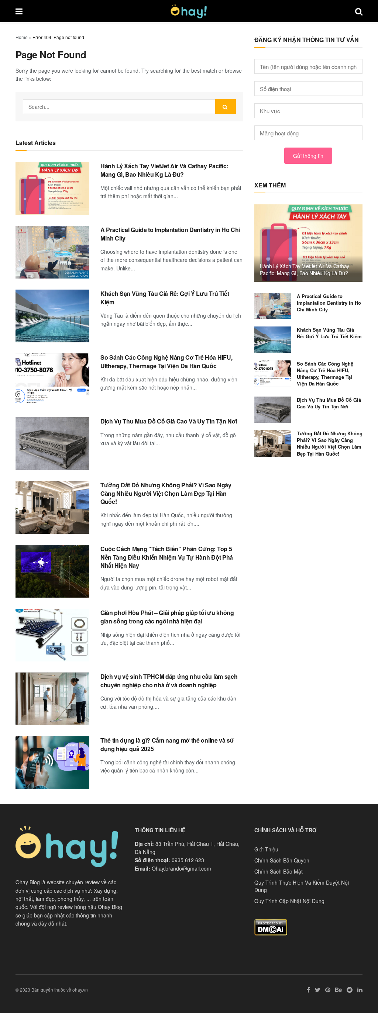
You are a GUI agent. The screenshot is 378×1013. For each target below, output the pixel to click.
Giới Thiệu (266, 849)
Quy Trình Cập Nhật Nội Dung (289, 901)
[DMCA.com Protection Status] (270, 926)
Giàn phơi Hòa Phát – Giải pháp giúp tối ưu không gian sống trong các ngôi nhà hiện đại (167, 616)
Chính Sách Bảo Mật (278, 871)
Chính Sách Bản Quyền (281, 860)
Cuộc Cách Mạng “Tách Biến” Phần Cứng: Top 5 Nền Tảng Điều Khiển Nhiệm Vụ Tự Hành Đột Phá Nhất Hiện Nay (166, 557)
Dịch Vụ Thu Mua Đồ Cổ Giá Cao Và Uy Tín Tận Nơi (168, 421)
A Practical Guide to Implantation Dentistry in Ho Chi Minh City (170, 233)
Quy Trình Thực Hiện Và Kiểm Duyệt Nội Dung (301, 886)
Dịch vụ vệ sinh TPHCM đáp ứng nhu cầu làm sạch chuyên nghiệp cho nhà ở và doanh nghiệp (168, 680)
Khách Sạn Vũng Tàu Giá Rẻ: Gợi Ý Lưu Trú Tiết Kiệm (164, 297)
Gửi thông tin (308, 155)
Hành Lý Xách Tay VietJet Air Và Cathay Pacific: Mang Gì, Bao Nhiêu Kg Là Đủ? (164, 170)
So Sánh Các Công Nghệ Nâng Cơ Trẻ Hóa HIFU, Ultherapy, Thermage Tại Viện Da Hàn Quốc (166, 361)
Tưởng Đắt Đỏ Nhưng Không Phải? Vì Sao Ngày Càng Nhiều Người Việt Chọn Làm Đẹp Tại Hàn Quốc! (165, 493)
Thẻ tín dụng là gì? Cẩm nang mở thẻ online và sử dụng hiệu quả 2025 (167, 744)
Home (22, 37)
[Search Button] (225, 106)
